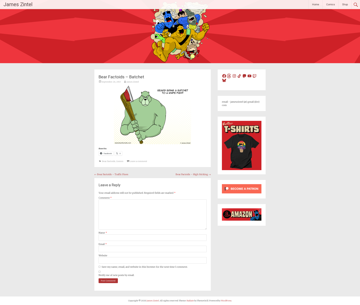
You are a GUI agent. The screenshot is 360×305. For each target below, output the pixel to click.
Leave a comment (138, 161)
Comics (330, 4)
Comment (105, 197)
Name (103, 232)
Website (103, 255)
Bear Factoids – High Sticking (193, 174)
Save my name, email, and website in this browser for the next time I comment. (145, 266)
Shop (345, 4)
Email (103, 244)
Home (315, 4)
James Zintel (18, 4)
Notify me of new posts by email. (116, 275)
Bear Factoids (108, 161)
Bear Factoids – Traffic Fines (111, 174)
